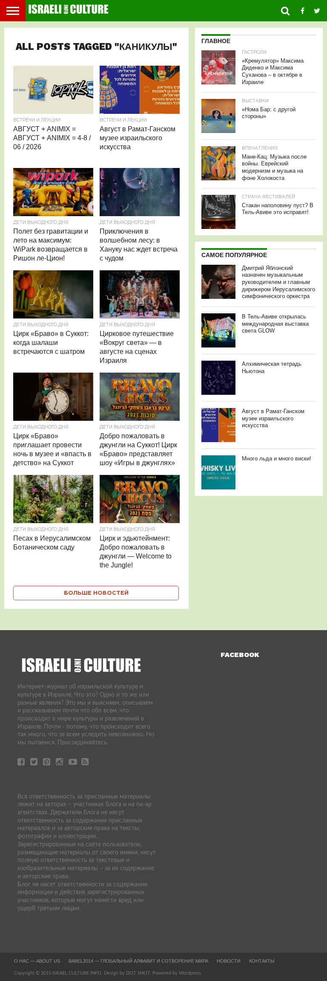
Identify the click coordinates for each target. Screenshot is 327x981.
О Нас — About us (37, 961)
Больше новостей (96, 593)
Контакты (262, 961)
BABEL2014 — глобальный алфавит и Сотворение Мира (138, 961)
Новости (229, 961)
